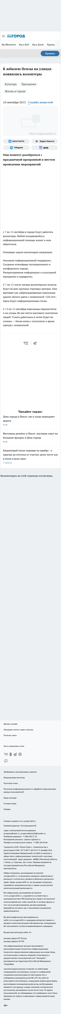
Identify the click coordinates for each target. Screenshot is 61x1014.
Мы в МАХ (24, 44)
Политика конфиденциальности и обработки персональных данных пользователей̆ (30, 790)
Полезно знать (10, 735)
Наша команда (10, 798)
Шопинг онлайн (10, 724)
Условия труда (10, 803)
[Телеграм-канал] (16, 147)
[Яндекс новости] (44, 141)
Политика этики (11, 783)
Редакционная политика (14, 777)
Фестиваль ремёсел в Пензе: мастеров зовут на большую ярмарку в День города (30, 437)
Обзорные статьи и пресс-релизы (18, 729)
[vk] (26, 343)
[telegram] (36, 343)
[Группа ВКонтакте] (16, 141)
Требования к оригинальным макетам (20, 772)
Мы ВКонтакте (9, 44)
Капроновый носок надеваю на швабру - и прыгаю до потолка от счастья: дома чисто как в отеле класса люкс (30, 456)
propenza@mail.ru (12, 833)
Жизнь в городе (15, 91)
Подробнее (9, 964)
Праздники (28, 84)
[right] (58, 45)
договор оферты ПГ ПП (14, 941)
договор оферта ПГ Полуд (15, 938)
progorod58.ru (11, 876)
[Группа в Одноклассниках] (10, 754)
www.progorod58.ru (27, 821)
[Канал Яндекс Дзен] (20, 754)
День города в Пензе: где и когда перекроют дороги (29, 420)
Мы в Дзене (38, 44)
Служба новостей (40, 102)
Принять (50, 53)
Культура (11, 84)
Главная (7, 809)
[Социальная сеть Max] (44, 147)
